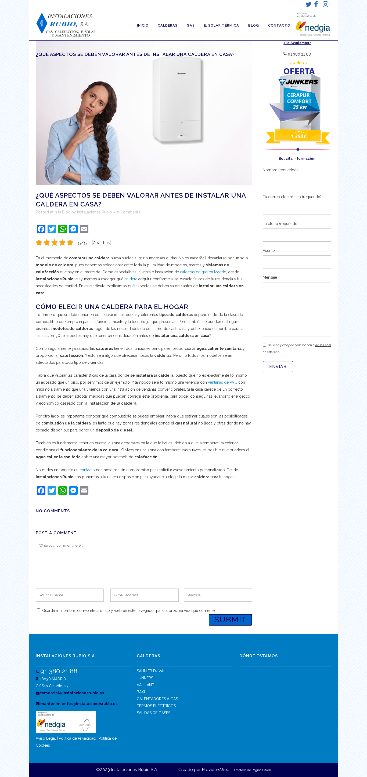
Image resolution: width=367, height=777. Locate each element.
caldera (130, 279)
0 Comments (129, 212)
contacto (87, 470)
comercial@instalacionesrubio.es (71, 693)
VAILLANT (145, 685)
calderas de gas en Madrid (203, 272)
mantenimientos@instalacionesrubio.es (78, 704)
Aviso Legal (323, 345)
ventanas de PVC (222, 382)
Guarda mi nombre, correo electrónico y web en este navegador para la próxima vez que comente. (128, 610)
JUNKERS (145, 678)
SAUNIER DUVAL (151, 671)
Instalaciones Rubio (94, 212)
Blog (66, 212)
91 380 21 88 (58, 671)
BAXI (141, 692)
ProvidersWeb (215, 769)
